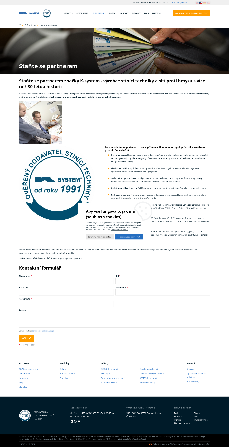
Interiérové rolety (148, 382)
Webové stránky (159, 444)
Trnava (197, 413)
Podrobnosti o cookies (119, 230)
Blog (21, 382)
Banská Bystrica (201, 420)
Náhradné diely (108, 382)
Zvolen (177, 413)
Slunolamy (64, 378)
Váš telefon (120, 287)
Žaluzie (63, 369)
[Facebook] (71, 421)
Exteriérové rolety (148, 369)
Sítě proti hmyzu (67, 373)
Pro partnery (193, 381)
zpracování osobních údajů (43, 331)
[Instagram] (75, 421)
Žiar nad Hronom (182, 423)
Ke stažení (23, 378)
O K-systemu (30, 25)
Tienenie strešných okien (151, 373)
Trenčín (177, 420)
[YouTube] (79, 421)
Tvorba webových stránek (192, 444)
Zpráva (22, 310)
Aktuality (23, 387)
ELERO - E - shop (108, 369)
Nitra (196, 416)
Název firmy (25, 276)
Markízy (104, 373)
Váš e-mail (24, 287)
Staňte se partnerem (28, 369)
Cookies (190, 369)
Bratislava (178, 416)
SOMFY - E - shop (147, 378)
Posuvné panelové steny (112, 378)
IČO (117, 276)
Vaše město (24, 298)
